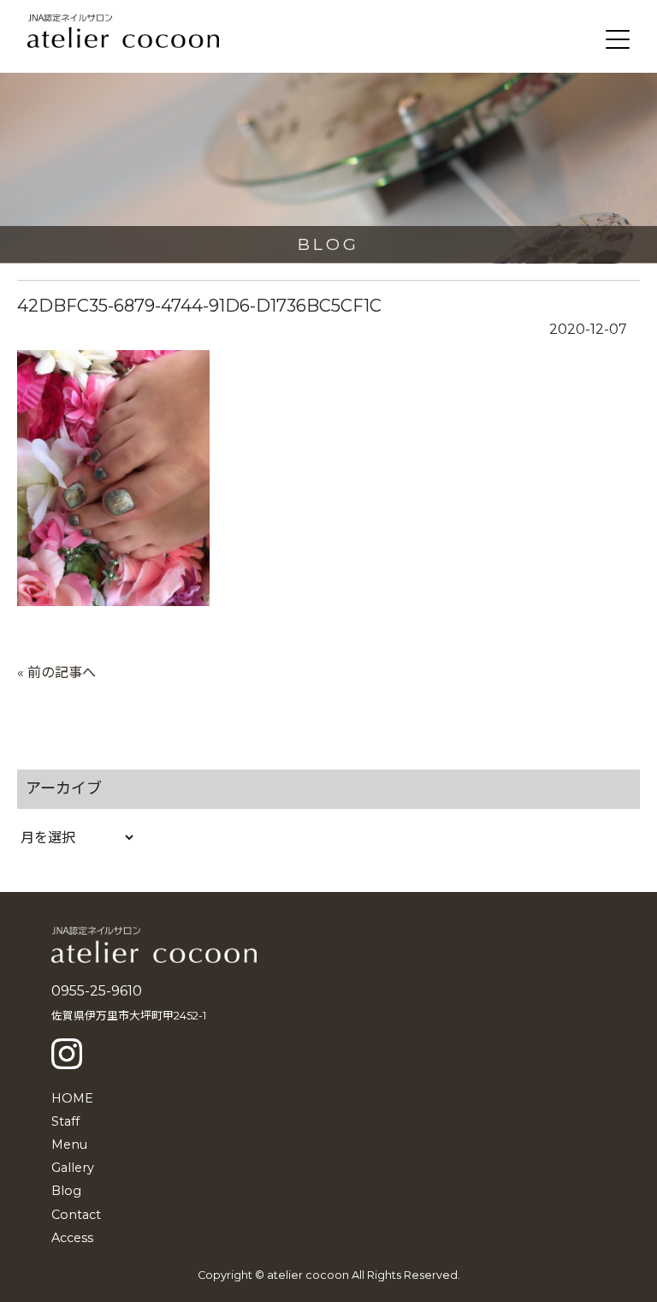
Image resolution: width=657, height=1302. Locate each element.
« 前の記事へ (56, 672)
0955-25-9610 (96, 991)
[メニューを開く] (618, 39)
